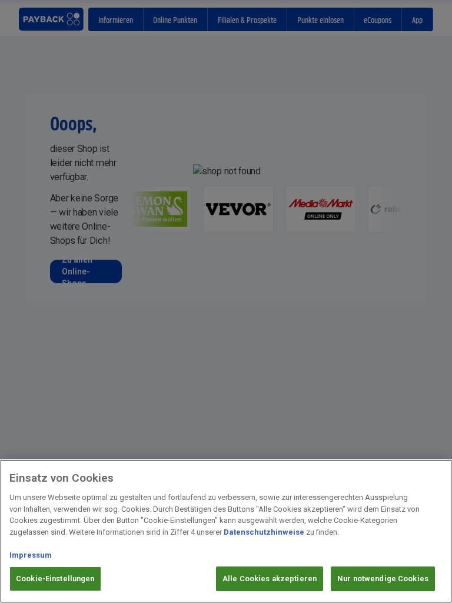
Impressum (30, 555)
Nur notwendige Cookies (382, 578)
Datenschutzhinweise (264, 532)
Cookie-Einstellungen (55, 578)
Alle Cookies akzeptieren (269, 578)
